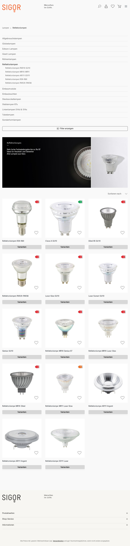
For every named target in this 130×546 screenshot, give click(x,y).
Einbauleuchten (9, 94)
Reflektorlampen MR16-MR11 (17, 72)
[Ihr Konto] (106, 6)
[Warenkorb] (119, 6)
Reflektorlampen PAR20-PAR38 (18, 83)
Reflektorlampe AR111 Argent (100, 406)
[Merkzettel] (113, 6)
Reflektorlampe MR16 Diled (13, 406)
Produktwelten (8, 513)
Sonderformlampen (11, 120)
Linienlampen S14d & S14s (14, 109)
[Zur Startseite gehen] (23, 8)
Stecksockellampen (11, 99)
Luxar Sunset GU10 (96, 296)
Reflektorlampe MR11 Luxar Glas (58, 406)
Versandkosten (58, 541)
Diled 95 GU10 (94, 241)
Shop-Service (8, 519)
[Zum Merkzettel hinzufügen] (36, 232)
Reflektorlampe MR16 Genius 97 (58, 351)
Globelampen (8, 43)
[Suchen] (99, 6)
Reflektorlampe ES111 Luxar (56, 461)
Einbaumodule (9, 89)
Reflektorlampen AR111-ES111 (17, 75)
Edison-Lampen (9, 49)
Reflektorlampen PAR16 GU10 (17, 68)
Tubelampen (8, 115)
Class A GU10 (51, 241)
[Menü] (126, 6)
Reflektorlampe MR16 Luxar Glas (102, 351)
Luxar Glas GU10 (52, 296)
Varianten (22, 247)
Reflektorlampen (10, 64)
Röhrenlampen (9, 59)
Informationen (8, 525)
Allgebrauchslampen (12, 38)
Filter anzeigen (66, 128)
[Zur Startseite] (23, 498)
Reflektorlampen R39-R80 (16, 79)
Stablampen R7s (10, 104)
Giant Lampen (9, 54)
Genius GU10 (7, 351)
